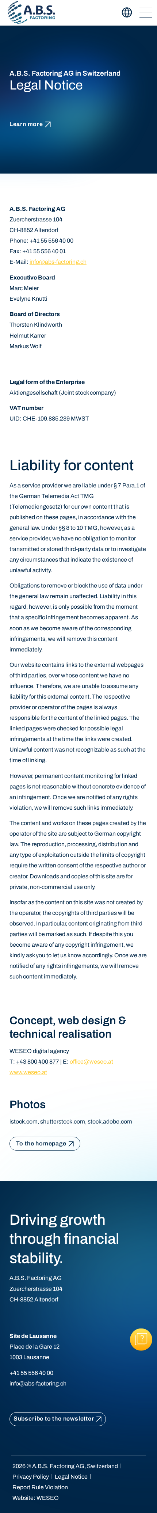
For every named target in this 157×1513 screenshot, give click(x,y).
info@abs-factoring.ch (58, 262)
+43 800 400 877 (37, 1061)
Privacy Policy (30, 1477)
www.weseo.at (28, 1072)
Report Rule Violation (40, 1487)
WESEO (48, 1498)
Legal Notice (71, 1477)
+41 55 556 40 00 (31, 1373)
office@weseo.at (91, 1061)
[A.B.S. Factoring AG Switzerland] (31, 12)
